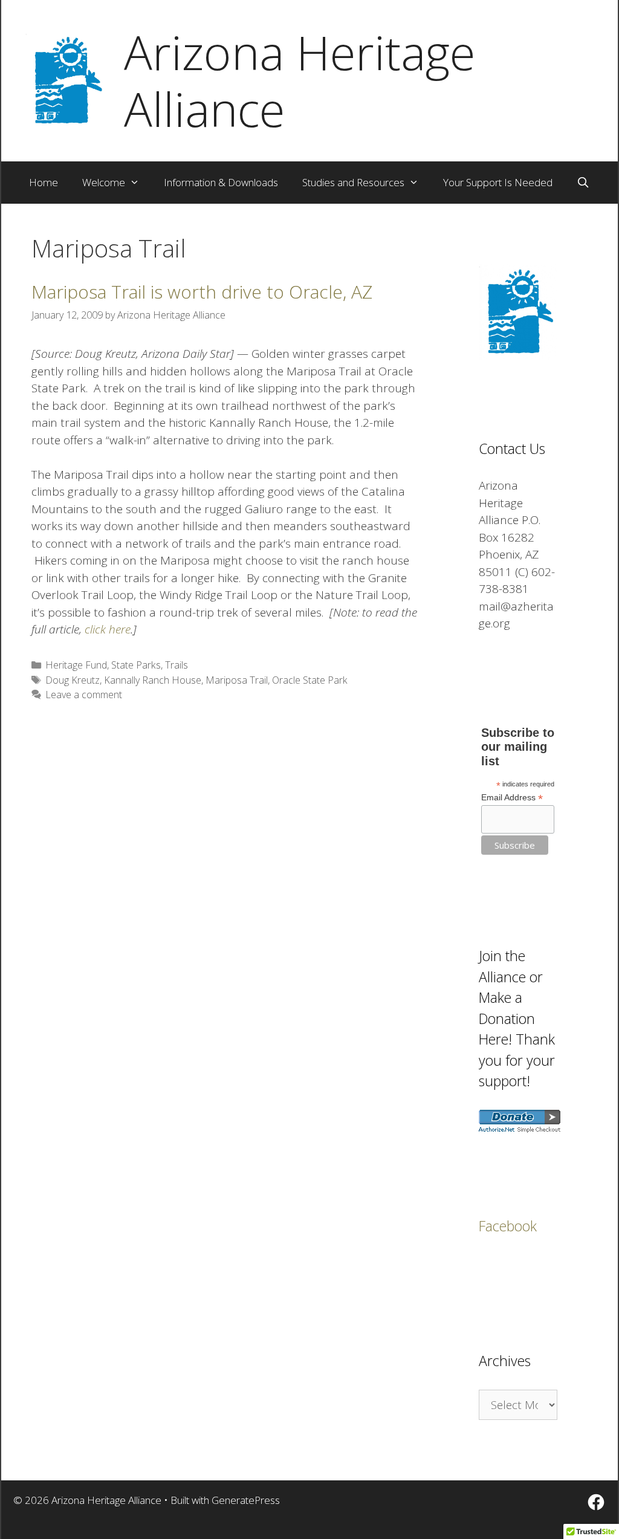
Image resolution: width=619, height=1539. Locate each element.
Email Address (512, 797)
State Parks (136, 665)
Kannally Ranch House (152, 680)
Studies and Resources (353, 182)
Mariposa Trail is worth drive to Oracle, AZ (201, 291)
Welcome (103, 182)
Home (43, 182)
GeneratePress (246, 1500)
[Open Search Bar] (583, 182)
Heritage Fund (76, 665)
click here (108, 629)
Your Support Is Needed (498, 182)
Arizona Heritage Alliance (299, 80)
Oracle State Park (310, 680)
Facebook (508, 1226)
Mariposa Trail (237, 680)
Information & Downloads (221, 182)
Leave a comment (83, 694)
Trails (176, 665)
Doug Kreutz (72, 680)
